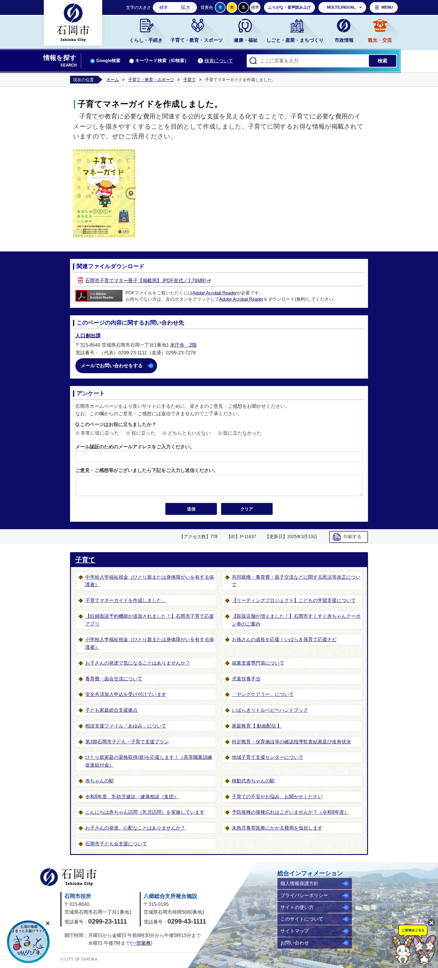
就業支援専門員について (258, 663)
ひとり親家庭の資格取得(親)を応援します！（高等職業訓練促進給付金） (148, 761)
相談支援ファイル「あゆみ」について (125, 725)
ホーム (112, 79)
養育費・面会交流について (113, 678)
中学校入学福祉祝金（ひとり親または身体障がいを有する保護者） (149, 581)
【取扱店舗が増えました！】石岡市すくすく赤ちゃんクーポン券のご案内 (296, 620)
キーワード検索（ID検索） (162, 60)
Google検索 (108, 60)
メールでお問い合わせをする (112, 365)
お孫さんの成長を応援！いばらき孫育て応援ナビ (284, 639)
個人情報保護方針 (299, 883)
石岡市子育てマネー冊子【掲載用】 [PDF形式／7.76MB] (145, 280)
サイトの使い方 (297, 907)
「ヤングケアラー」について (263, 694)
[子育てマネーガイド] (104, 152)
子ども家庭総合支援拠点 (111, 710)
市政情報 (344, 40)
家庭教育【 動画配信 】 (257, 725)
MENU (387, 7)
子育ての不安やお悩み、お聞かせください (277, 796)
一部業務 (141, 943)
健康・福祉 (246, 40)
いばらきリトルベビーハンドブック (270, 710)
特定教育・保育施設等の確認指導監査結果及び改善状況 (291, 741)
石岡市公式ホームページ (68, 877)
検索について (218, 60)
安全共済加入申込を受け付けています (125, 694)
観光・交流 (380, 40)
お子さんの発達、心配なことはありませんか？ (135, 827)
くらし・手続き (146, 40)
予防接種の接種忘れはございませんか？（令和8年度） (290, 812)
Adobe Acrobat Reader (214, 293)
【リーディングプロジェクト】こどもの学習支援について (294, 600)
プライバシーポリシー (304, 895)
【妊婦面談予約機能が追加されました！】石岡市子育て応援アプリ (149, 620)
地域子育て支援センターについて (267, 757)
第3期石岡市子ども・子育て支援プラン (127, 741)
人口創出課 (88, 336)
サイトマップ (294, 930)
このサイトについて (301, 918)
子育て (189, 79)
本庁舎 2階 (183, 345)
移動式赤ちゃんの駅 (253, 780)
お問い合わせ (294, 942)
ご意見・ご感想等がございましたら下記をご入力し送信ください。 (146, 470)
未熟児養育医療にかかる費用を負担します (277, 827)
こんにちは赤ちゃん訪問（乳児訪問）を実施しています (144, 812)
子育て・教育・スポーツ (196, 40)
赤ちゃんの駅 (99, 780)
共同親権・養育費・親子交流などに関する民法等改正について (296, 581)
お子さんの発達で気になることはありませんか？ (137, 663)
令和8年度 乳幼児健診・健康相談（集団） (131, 796)
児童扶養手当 (246, 678)
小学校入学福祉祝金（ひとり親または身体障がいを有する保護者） (149, 643)
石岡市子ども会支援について (116, 843)
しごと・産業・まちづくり (295, 40)
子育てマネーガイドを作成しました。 (125, 600)
